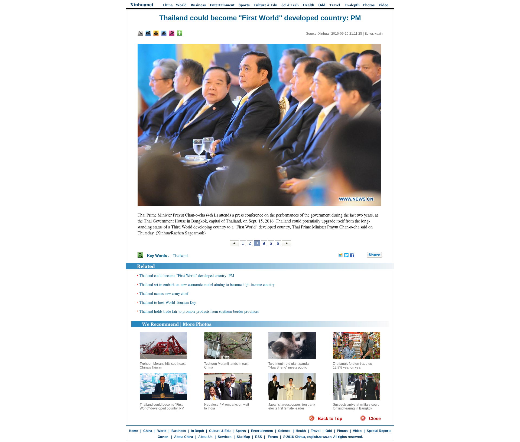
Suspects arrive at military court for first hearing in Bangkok (356, 406)
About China (183, 437)
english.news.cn (319, 437)
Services (225, 437)
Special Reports (379, 431)
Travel (315, 431)
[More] (179, 33)
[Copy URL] (164, 33)
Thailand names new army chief (163, 293)
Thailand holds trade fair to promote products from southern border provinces (199, 311)
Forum (272, 437)
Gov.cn (163, 437)
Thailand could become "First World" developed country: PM (186, 275)
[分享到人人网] (363, 255)
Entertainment (262, 431)
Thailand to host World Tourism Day (167, 302)
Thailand (180, 255)
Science (284, 431)
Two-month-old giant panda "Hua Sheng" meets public (288, 365)
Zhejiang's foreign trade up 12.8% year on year (352, 365)
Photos (342, 431)
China (147, 431)
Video (357, 431)
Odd (329, 431)
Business (178, 431)
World (161, 431)
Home (133, 431)
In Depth (197, 431)
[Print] (156, 33)
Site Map (243, 437)
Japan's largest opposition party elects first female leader (291, 406)
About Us (205, 437)
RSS (258, 437)
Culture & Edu (219, 431)
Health (301, 431)
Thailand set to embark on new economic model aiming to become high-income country (207, 284)
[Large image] (171, 33)
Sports (241, 431)
